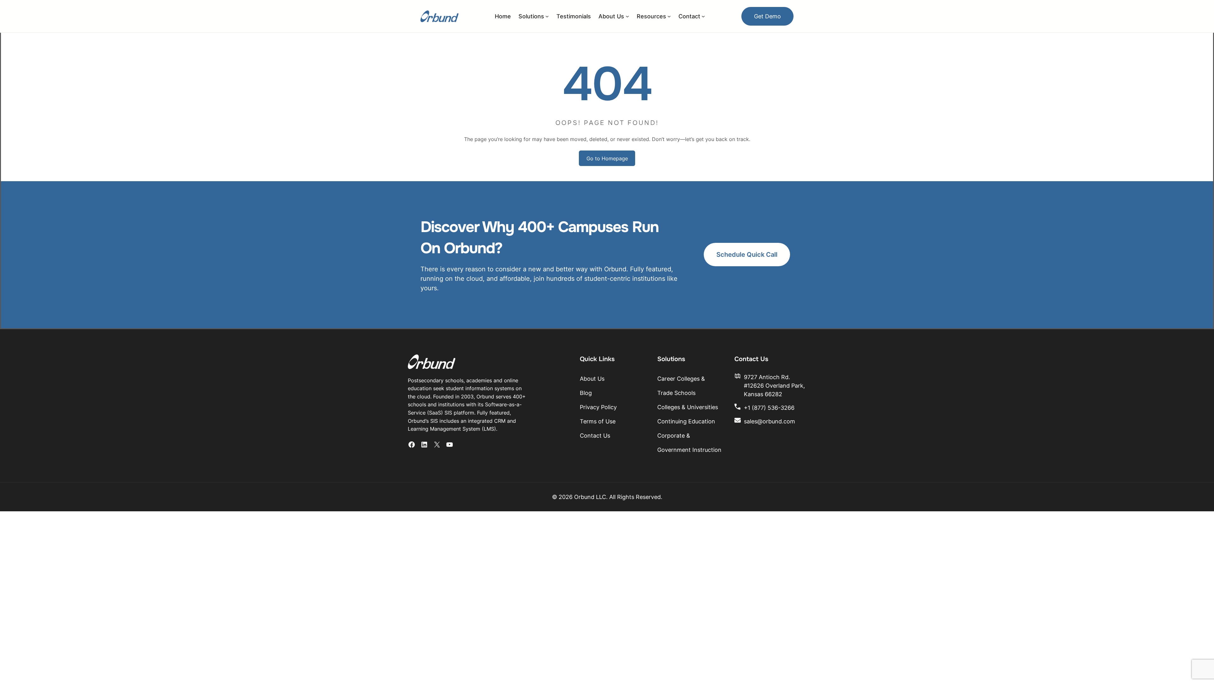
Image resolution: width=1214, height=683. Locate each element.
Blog (586, 393)
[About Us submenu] (627, 16)
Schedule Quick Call (746, 254)
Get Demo (767, 16)
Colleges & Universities (687, 407)
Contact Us (595, 435)
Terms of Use (598, 421)
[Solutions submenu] (547, 16)
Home (503, 16)
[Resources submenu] (669, 16)
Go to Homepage (607, 158)
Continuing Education (686, 421)
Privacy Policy (598, 407)
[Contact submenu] (703, 16)
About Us (592, 378)
